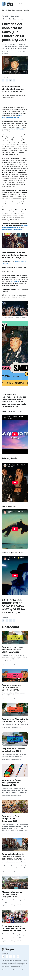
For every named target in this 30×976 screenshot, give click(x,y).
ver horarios (15, 281)
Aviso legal (4, 972)
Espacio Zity (6, 10)
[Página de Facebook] (3, 956)
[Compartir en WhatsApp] (10, 80)
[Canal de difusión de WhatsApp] (18, 956)
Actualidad (5, 16)
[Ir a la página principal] (7, 4)
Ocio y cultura (17, 10)
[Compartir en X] (7, 80)
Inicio (20, 4)
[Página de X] (7, 956)
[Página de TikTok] (14, 956)
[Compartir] (14, 80)
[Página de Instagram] (10, 956)
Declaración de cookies (18, 969)
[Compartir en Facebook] (3, 80)
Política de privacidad (7, 969)
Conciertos (15, 16)
